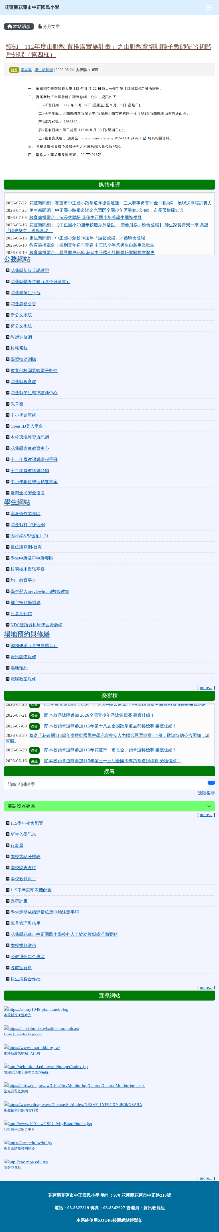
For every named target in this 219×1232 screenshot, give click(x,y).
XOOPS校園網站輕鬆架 (120, 1220)
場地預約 (19, 668)
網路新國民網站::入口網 (22, 1053)
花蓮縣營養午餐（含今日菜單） (40, 281)
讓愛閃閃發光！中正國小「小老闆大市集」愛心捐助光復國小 (87, 253)
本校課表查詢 (23, 867)
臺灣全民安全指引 (28, 493)
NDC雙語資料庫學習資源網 (36, 625)
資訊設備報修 (23, 656)
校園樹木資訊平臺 (28, 569)
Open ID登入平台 (27, 426)
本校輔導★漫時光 (17, 1015)
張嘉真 (26, 70)
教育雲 (17, 404)
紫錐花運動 (12, 1168)
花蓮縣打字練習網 (28, 525)
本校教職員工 (23, 879)
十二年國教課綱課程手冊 (34, 459)
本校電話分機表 (25, 856)
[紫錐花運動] (26, 1161)
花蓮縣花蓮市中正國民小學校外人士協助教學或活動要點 (64, 934)
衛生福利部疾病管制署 (21, 1110)
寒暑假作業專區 (25, 513)
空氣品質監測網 (16, 1091)
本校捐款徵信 (23, 945)
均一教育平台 (23, 580)
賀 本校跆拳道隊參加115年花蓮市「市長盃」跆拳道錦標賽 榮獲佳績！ (110, 738)
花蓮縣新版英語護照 (30, 270)
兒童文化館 (21, 613)
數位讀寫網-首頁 (26, 547)
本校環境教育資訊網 (30, 437)
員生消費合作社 (25, 979)
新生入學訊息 (23, 834)
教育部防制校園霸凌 (19, 1148)
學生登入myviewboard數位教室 (40, 591)
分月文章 (51, 26)
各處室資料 (21, 967)
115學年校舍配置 (27, 823)
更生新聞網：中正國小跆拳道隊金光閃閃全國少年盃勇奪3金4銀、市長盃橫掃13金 (106, 203)
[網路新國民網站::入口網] (32, 1047)
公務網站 (17, 259)
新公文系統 (21, 315)
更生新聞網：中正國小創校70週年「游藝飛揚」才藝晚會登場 (87, 231)
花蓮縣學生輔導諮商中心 (34, 393)
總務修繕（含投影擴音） (34, 645)
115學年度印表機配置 (31, 890)
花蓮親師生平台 (25, 292)
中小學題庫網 (23, 415)
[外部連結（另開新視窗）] (145, 138)
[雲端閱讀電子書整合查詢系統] (46, 1066)
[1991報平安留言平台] (48, 1123)
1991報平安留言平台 (19, 1129)
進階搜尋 (206, 793)
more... (206, 687)
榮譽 (34, 714)
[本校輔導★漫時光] (36, 1009)
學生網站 (17, 502)
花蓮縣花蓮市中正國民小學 (32, 7)
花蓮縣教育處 (23, 381)
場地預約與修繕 (27, 634)
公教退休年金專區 (28, 956)
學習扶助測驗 (23, 359)
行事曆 (17, 845)
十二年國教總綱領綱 (30, 470)
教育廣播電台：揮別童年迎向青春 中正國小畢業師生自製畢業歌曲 (92, 238)
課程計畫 (19, 901)
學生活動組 (44, 70)
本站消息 (21, 26)
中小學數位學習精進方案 (34, 481)
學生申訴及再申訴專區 (32, 558)
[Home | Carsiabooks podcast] (41, 1028)
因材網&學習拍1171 (30, 536)
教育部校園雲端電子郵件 (34, 370)
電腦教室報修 (23, 679)
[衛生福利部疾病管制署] (73, 1104)
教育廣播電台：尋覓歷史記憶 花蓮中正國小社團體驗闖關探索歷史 (92, 245)
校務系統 (19, 348)
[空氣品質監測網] (74, 1085)
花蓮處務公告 (23, 304)
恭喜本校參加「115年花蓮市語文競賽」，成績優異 (92, 759)
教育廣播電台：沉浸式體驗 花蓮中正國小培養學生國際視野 (85, 210)
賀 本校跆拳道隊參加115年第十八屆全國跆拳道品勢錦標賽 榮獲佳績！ (110, 714)
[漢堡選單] (209, 7)
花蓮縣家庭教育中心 (30, 448)
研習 (14, 70)
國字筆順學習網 (25, 602)
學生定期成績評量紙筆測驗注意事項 (45, 912)
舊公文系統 (21, 326)
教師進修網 (21, 337)
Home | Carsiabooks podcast (23, 1034)
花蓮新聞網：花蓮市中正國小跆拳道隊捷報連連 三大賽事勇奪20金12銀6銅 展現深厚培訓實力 (120, 196)
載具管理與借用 (25, 923)
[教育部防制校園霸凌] (28, 1142)
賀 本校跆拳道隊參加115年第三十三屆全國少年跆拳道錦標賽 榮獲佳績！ (112, 749)
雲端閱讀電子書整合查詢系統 (26, 1072)
